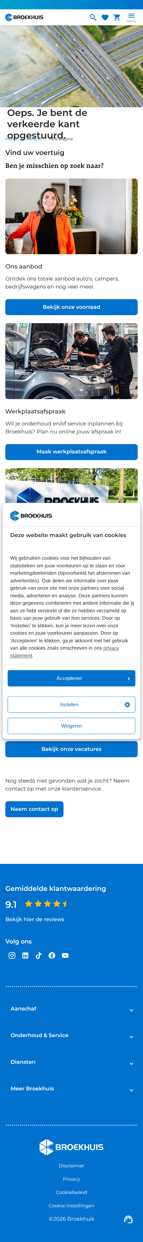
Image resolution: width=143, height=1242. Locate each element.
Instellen (69, 705)
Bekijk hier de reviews (34, 920)
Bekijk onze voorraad (71, 307)
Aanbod (34, 139)
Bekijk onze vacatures (71, 749)
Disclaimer (71, 1166)
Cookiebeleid (71, 1192)
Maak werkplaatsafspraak (72, 452)
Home (11, 139)
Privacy (71, 1179)
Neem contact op (34, 809)
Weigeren (71, 726)
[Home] (43, 17)
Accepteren (69, 678)
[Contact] (128, 1219)
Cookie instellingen (71, 1206)
